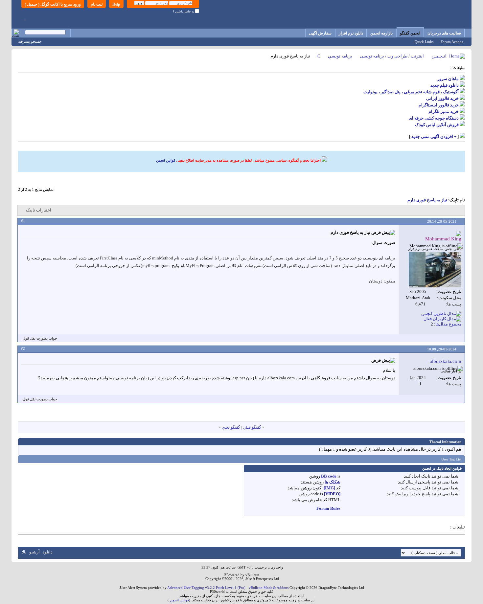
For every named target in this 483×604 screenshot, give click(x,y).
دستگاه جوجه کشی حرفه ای (434, 118)
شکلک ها (332, 482)
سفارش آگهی (320, 33)
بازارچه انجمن (381, 33)
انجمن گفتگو (410, 33)
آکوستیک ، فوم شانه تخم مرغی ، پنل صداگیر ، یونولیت (411, 91)
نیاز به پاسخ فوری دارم (427, 199)
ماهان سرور (448, 78)
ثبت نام (97, 4)
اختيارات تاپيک (38, 210)
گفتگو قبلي (252, 427)
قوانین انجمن (165, 160)
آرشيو (34, 551)
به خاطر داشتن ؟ (184, 11)
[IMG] (329, 487)
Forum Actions (452, 42)
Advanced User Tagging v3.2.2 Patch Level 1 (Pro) (206, 588)
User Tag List (451, 459)
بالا (24, 551)
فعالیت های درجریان (444, 33)
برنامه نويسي (340, 56)
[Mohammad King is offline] (435, 269)
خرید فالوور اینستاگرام (439, 104)
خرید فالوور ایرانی (442, 98)
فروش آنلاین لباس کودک (437, 124)
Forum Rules (328, 508)
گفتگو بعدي (231, 427)
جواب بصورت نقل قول (40, 338)
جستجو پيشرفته (30, 41)
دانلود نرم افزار (351, 33)
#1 (23, 221)
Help (116, 4)
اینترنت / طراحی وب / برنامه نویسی (392, 56)
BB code (328, 476)
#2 (23, 348)
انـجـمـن (439, 56)
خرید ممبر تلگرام (443, 111)
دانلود (47, 551)
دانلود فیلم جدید (444, 85)
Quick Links (424, 42)
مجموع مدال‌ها (448, 324)
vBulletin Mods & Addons (268, 588)
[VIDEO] (332, 493)
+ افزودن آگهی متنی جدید (433, 136)
